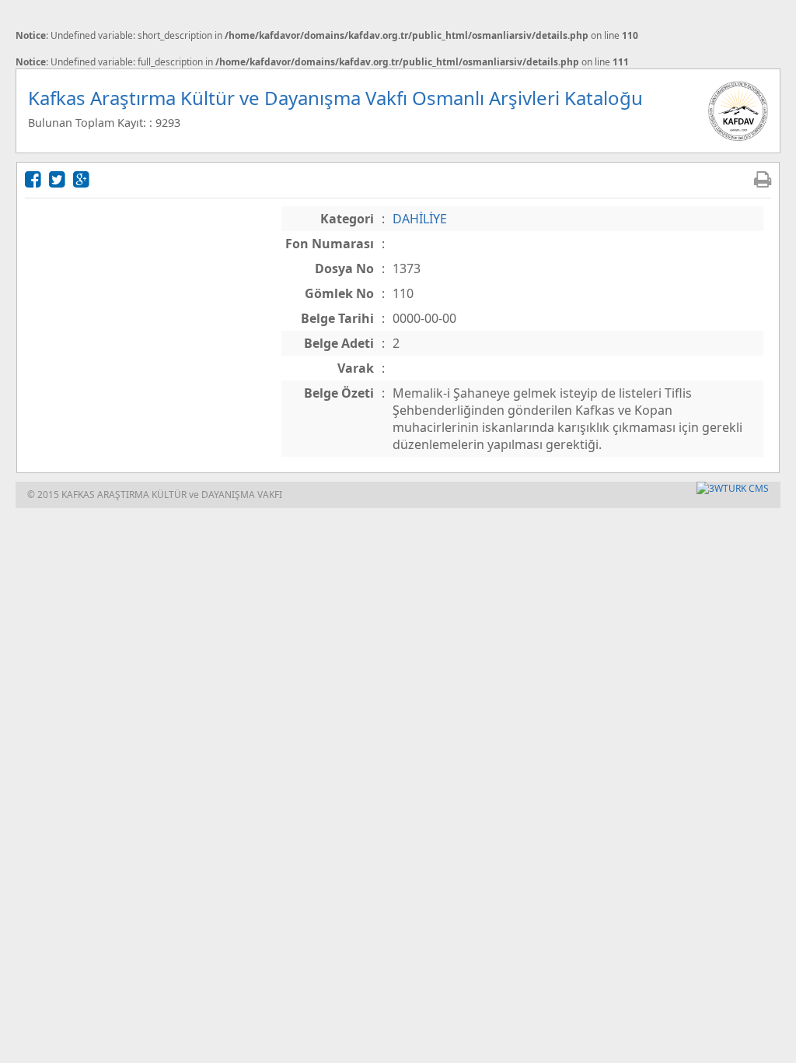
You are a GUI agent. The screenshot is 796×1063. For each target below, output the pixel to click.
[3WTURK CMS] (732, 488)
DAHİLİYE (420, 218)
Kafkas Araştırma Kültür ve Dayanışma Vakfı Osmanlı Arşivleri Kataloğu (335, 98)
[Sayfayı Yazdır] (762, 178)
